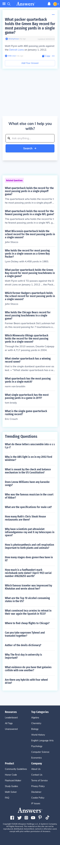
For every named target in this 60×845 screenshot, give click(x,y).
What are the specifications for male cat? (28, 507)
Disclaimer (36, 792)
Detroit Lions (16, 49)
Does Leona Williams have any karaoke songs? (27, 483)
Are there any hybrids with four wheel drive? (26, 681)
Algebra (35, 717)
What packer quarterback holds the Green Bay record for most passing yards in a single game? (30, 26)
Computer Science (40, 752)
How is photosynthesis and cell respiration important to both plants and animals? (29, 546)
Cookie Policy (37, 797)
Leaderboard (11, 717)
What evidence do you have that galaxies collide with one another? (28, 668)
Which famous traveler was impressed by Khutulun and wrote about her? (28, 587)
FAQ (7, 797)
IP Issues (35, 803)
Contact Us (36, 774)
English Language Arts (42, 740)
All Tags (9, 723)
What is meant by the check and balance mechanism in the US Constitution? (28, 471)
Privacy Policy (38, 786)
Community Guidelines (16, 769)
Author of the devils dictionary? (23, 645)
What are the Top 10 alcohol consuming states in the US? (27, 599)
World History (38, 734)
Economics (36, 757)
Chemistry (36, 723)
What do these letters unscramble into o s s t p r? (30, 446)
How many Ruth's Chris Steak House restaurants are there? (25, 518)
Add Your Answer (30, 63)
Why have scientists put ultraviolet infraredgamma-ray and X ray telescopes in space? (29, 532)
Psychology (36, 746)
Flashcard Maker (13, 780)
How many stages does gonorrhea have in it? (29, 559)
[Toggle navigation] (4, 4)
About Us (35, 769)
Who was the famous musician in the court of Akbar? (29, 496)
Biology (34, 729)
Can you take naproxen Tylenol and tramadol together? (25, 634)
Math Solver (11, 792)
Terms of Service (39, 780)
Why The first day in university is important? (23, 656)
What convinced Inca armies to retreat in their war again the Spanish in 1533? (28, 612)
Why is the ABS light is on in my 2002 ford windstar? (28, 458)
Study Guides (11, 786)
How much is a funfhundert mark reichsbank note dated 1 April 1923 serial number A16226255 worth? (28, 573)
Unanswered (11, 729)
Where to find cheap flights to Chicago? (27, 623)
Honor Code (11, 774)
